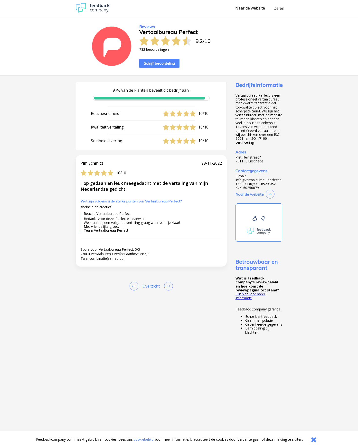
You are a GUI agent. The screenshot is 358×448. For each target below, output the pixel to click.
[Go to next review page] (167, 286)
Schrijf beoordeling (159, 63)
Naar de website (250, 8)
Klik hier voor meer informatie (250, 296)
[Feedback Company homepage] (93, 11)
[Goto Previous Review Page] (135, 286)
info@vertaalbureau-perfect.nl (259, 180)
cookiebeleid (143, 439)
